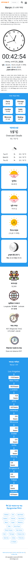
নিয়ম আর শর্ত (22, 552)
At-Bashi (13, 542)
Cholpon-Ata (20, 534)
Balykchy (20, 522)
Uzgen (13, 522)
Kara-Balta (21, 518)
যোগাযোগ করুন (15, 552)
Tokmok (13, 518)
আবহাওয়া (14, 127)
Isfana (13, 538)
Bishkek (6, 514)
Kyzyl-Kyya (17, 526)
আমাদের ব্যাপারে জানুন (7, 552)
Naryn (6, 522)
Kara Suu (6, 538)
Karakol (5, 518)
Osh (13, 514)
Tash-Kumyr (19, 530)
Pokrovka (21, 538)
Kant (4, 534)
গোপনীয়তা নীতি (14, 554)
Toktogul (11, 534)
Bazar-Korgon (9, 530)
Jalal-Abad (20, 514)
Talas (9, 526)
